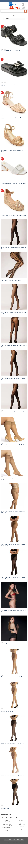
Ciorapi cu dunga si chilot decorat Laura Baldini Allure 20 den (14, 346)
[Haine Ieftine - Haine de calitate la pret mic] (14, 5)
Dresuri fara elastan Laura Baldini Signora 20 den (12, 743)
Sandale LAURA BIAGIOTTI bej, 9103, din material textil (13, 215)
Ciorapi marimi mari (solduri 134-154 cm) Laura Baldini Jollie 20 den (13, 512)
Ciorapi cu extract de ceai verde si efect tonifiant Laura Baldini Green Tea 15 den (13, 710)
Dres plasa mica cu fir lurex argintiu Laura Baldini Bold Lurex (13, 313)
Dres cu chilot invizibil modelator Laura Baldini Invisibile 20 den (13, 611)
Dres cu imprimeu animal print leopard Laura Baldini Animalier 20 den (13, 412)
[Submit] (25, 11)
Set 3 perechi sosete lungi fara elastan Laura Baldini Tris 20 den (14, 478)
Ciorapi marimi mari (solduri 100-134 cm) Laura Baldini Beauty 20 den (13, 545)
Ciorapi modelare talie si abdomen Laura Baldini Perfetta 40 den (14, 644)
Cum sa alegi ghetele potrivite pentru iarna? (7, 819)
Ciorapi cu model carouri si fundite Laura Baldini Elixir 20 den (14, 379)
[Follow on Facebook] (23, 3)
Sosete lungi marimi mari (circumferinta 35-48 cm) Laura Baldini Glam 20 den (14, 445)
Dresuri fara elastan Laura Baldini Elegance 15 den (12, 775)
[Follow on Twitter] (23, 6)
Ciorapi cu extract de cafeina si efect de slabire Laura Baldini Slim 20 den (13, 807)
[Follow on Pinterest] (23, 8)
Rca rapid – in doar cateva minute (21, 818)
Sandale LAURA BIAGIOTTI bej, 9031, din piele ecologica (12, 118)
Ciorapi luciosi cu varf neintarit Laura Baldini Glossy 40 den (13, 248)
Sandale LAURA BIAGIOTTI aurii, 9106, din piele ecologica (12, 151)
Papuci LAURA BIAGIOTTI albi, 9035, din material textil (13, 183)
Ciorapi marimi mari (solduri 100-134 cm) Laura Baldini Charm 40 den (13, 578)
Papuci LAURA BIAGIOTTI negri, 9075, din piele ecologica (12, 84)
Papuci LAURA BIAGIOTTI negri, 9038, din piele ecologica (12, 51)
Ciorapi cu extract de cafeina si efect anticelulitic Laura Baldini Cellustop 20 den (13, 677)
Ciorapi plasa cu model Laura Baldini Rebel (11, 280)
